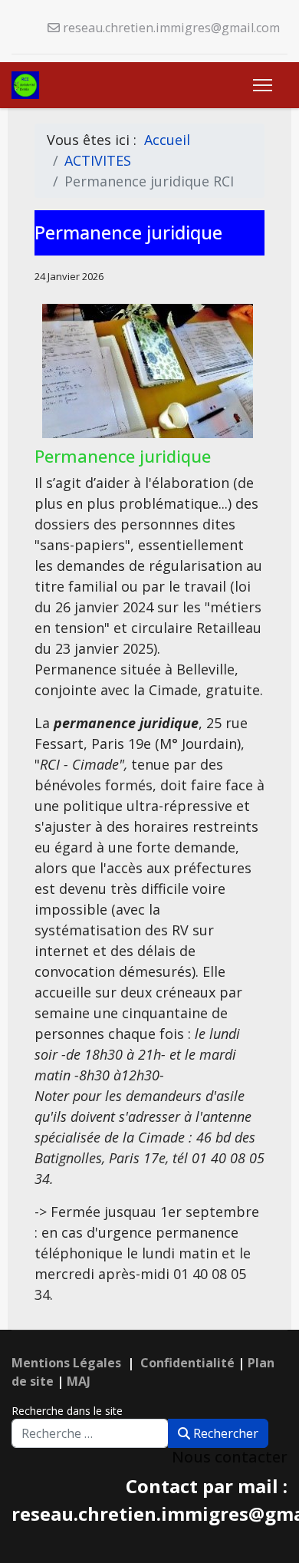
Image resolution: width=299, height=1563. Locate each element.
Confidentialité (187, 1362)
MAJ (78, 1381)
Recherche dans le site (67, 1410)
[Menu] (262, 85)
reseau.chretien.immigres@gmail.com (171, 27)
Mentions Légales (66, 1362)
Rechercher (224, 1433)
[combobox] (90, 1433)
